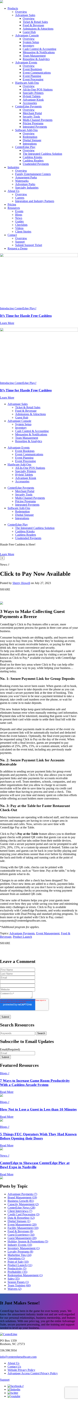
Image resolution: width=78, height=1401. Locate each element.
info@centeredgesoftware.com (18, 1356)
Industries (13, 167)
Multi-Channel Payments (37, 120)
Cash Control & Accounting (39, 49)
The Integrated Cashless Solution (42, 153)
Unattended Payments (36, 163)
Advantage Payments (22, 933)
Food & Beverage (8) (20, 1231)
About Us (13, 191)
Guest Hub (29, 32)
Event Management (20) (22, 1224)
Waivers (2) (14, 1288)
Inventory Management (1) (24, 1248)
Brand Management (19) (22, 1197)
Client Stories (23, 231)
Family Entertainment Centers (33, 174)
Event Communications (37, 72)
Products (13, 8)
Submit (5, 1057)
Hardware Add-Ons (27, 82)
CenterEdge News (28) (21, 1207)
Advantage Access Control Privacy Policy (33, 1373)
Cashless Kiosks (32, 157)
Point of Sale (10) (18, 1261)
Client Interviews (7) (20, 1211)
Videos (19, 228)
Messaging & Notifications (39, 52)
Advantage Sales (25, 15)
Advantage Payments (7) (22, 1194)
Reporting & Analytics (36, 59)
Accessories (30, 103)
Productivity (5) (17, 1268)
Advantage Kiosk (33, 99)
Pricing (12, 204)
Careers (19, 197)
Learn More (7, 554)
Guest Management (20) (22, 1238)
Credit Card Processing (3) (23, 1214)
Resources (14, 207)
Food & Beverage (33, 25)
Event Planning (32, 76)
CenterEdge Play (25, 147)
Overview (21, 11)
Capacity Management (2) (23, 1204)
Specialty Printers (33, 92)
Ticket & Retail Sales (35, 21)
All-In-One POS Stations (38, 89)
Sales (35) (14, 1278)
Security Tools (31, 116)
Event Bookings (32, 69)
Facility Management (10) (23, 1227)
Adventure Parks (25, 184)
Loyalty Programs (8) (20, 1251)
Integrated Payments (35, 126)
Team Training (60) (19, 1285)
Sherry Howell (21, 583)
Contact (12, 235)
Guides (19, 221)
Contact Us (14, 1366)
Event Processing (33, 79)
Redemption (30, 136)
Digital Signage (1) (19, 1221)
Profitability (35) (17, 1271)
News (18, 218)
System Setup (31, 42)
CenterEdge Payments (28, 106)
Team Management (34, 55)
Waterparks (22, 180)
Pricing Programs (33, 123)
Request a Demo (17, 248)
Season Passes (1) (18, 1282)
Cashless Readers (33, 160)
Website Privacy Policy (21, 1370)
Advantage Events (26, 62)
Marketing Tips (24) (19, 1255)
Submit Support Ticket (28, 245)
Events (19, 211)
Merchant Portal (32, 113)
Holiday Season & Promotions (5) (28, 1241)
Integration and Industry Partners (34, 201)
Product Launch (22, 936)
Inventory (28, 45)
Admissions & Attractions (38, 28)
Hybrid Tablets (32, 96)
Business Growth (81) (21, 1200)
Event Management (47, 933)
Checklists (21, 224)
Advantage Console (27, 35)
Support (20, 241)
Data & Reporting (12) (21, 1217)
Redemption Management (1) (25, 1275)
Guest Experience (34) (21, 1234)
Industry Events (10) (20, 1244)
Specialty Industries (26, 187)
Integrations (30, 143)
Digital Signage (32, 140)
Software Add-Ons (26, 130)
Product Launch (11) (20, 1265)
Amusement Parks (26, 177)
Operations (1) (16, 1258)
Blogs (18, 214)
